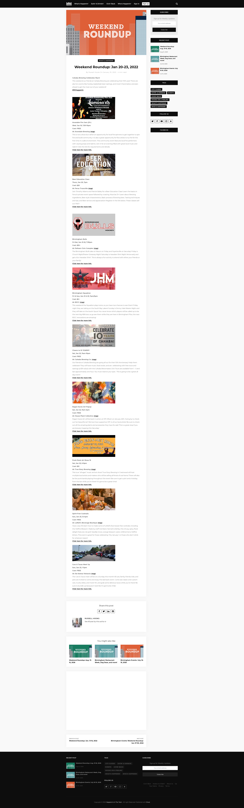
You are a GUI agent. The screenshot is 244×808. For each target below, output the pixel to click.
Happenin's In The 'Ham (114, 802)
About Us (170, 784)
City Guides (156, 89)
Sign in (136, 4)
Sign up (146, 4)
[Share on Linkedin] (108, 611)
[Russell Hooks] (77, 623)
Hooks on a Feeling (160, 100)
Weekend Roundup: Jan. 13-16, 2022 (83, 741)
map (92, 132)
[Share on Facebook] (99, 611)
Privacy (161, 786)
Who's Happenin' (124, 4)
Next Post (140, 738)
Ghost (148, 802)
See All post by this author (95, 621)
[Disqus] (106, 700)
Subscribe (164, 30)
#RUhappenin (77, 90)
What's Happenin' (81, 4)
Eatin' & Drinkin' (97, 4)
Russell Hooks (94, 72)
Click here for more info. (82, 150)
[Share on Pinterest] (113, 611)
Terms (167, 786)
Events (171, 93)
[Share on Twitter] (104, 611)
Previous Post (74, 738)
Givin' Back (110, 4)
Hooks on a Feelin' (159, 784)
